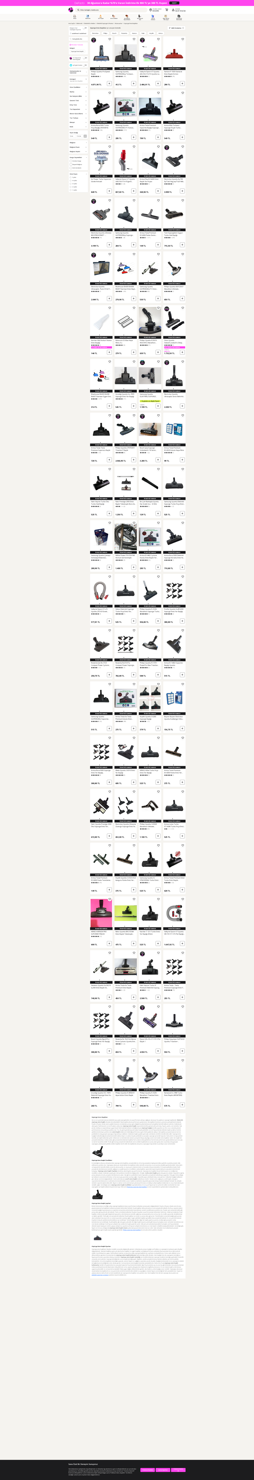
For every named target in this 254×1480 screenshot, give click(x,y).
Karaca (134, 33)
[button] (99, 66)
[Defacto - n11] (127, 3)
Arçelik (151, 33)
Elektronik (79, 23)
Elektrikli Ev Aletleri (89, 23)
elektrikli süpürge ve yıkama (100, 1275)
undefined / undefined (79, 33)
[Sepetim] (166, 10)
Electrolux (95, 33)
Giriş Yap (183, 11)
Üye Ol (177, 11)
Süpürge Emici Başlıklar (131, 23)
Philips (105, 33)
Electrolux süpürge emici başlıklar (137, 1187)
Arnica (161, 33)
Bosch (114, 33)
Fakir (143, 33)
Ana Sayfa (71, 23)
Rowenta (124, 33)
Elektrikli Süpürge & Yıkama (105, 23)
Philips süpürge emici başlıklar (132, 1230)
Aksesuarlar (118, 23)
